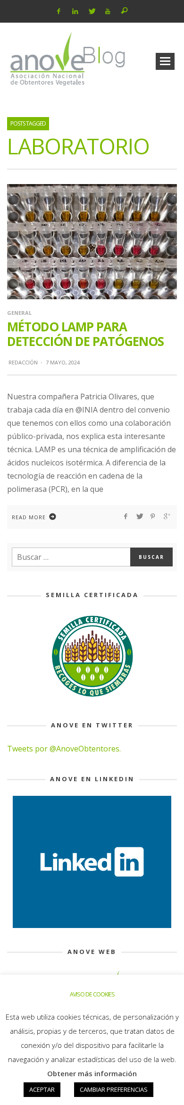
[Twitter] (91, 11)
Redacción (23, 362)
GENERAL (19, 312)
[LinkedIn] (75, 11)
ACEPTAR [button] (42, 1089)
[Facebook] (59, 11)
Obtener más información (92, 1073)
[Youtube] (108, 11)
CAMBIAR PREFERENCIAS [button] (114, 1089)
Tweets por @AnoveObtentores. (64, 748)
